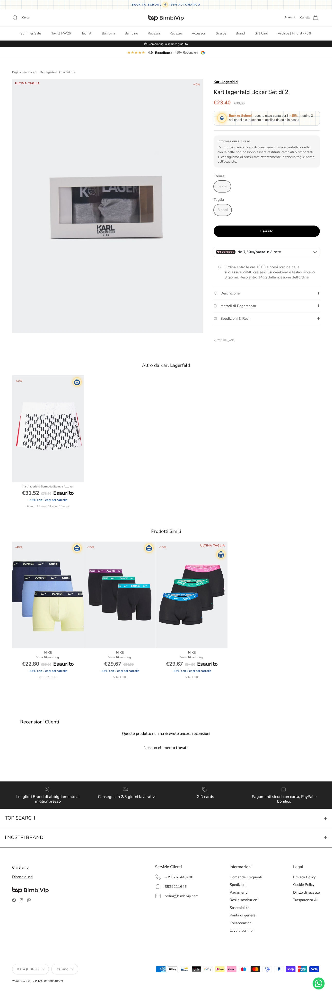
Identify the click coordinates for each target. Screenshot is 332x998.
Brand (240, 33)
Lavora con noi (241, 930)
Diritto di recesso (306, 892)
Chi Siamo (20, 867)
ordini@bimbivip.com (182, 896)
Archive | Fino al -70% (295, 33)
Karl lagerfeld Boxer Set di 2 (58, 72)
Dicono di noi (22, 876)
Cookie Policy (304, 884)
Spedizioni (238, 884)
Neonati (86, 33)
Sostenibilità (239, 907)
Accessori (199, 33)
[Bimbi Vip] (166, 17)
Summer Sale (30, 33)
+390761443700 (179, 877)
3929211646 (176, 886)
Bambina (108, 33)
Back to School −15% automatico (166, 4)
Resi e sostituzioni (244, 899)
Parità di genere (242, 915)
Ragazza (154, 33)
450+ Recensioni (186, 52)
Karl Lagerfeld (226, 81)
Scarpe (221, 33)
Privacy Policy (304, 877)
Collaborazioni (241, 923)
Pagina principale (23, 72)
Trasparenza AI (305, 899)
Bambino (131, 33)
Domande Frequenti (246, 877)
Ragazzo (176, 33)
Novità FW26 (61, 33)
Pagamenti (238, 892)
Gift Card (261, 33)
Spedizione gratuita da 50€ (168, 44)
